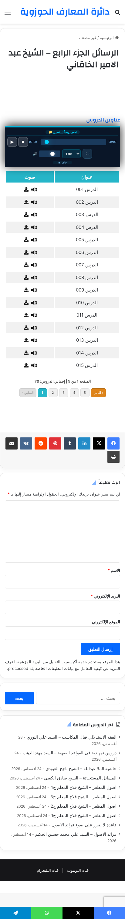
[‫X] (99, 443)
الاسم (114, 570)
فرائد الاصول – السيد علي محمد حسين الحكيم (76, 834)
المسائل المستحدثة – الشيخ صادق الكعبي (80, 778)
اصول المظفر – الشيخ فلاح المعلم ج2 (84, 806)
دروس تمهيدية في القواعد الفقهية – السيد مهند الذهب (70, 752)
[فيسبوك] (113, 443)
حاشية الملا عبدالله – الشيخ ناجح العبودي (81, 768)
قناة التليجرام (48, 870)
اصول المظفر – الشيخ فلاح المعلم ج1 (84, 815)
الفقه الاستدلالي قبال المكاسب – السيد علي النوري (72, 737)
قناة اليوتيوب (78, 870)
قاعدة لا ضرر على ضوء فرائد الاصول (84, 824)
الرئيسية (107, 37)
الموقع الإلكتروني (106, 621)
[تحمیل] (26, 190)
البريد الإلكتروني (105, 596)
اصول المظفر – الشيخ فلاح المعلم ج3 (83, 796)
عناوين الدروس (103, 119)
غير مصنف (87, 37)
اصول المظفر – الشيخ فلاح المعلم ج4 (83, 787)
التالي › (98, 392)
